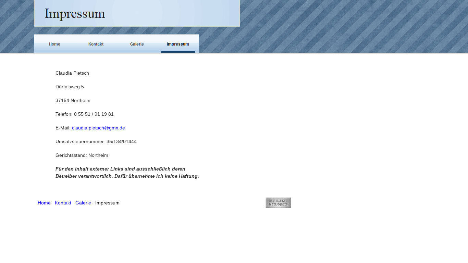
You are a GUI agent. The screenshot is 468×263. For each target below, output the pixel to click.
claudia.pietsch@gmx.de (98, 127)
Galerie (83, 202)
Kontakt (63, 202)
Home (44, 202)
